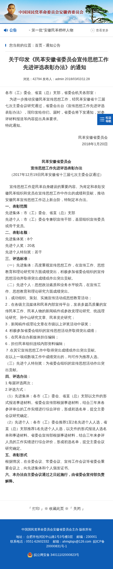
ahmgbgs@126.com (76, 541)
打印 (36, 508)
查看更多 (102, 30)
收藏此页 (56, 508)
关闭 (77, 508)
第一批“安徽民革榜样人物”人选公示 (59, 30)
